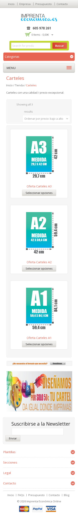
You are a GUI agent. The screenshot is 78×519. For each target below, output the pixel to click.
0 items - (40, 34)
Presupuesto (43, 4)
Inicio (11, 4)
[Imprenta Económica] (39, 17)
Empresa (25, 4)
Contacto (62, 4)
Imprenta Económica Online (44, 501)
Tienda (19, 85)
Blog (66, 495)
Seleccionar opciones (39, 193)
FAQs (21, 495)
